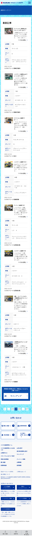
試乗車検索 (4, 465)
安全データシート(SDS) (7, 471)
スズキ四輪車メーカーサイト (7, 487)
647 (27, 409)
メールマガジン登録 (7, 498)
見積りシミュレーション (23, 487)
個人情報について (5, 474)
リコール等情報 (23, 498)
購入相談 (3, 462)
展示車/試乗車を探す (22, 451)
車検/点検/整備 (4, 459)
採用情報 (19, 465)
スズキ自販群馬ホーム (6, 445)
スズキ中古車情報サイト (7, 509)
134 (19, 409)
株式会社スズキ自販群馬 (17, 2)
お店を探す (20, 448)
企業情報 (19, 462)
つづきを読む (22, 40)
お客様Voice (4, 453)
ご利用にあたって (21, 471)
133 (16, 409)
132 (12, 409)
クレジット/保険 (21, 459)
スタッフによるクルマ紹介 (8, 456)
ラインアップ (20, 454)
